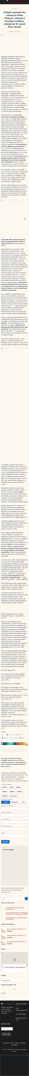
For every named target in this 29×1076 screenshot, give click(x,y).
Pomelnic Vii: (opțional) (7, 805)
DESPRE (17, 1043)
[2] (8, 64)
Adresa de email (5, 819)
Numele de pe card (5, 826)
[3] (7, 96)
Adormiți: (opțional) (6, 812)
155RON (4, 791)
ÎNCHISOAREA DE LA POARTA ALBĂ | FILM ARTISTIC (16, 918)
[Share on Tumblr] (22, 750)
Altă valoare (13, 796)
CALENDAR (14, 1045)
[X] (5, 743)
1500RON (5, 796)
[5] (2, 674)
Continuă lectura (14, 1072)
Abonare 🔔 (6, 1034)
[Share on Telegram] (25, 750)
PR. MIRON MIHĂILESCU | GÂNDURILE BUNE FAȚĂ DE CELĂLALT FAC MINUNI (17, 913)
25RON (11, 787)
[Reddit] (22, 743)
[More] (26, 743)
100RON (4, 787)
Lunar (23, 802)
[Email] (19, 743)
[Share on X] (9, 750)
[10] (26, 579)
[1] (2, 614)
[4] (10, 273)
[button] (2, 2)
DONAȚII (22, 1043)
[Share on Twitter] (13, 750)
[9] (7, 556)
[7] (16, 502)
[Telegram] (12, 743)
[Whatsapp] (9, 743)
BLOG (12, 1043)
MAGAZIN (6, 1043)
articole (14, 9)
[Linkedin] (7, 743)
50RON (18, 787)
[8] (26, 502)
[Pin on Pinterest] (19, 750)
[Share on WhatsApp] (3, 750)
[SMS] (24, 743)
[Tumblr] (14, 743)
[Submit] (26, 898)
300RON (11, 791)
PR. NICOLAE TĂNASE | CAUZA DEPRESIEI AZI (15, 908)
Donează (5, 842)
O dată (6, 802)
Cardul (2, 833)
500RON (19, 791)
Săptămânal (14, 802)
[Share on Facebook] (6, 750)
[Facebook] (2, 743)
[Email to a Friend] (16, 750)
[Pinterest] (17, 743)
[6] (16, 500)
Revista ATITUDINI (14, 1049)
